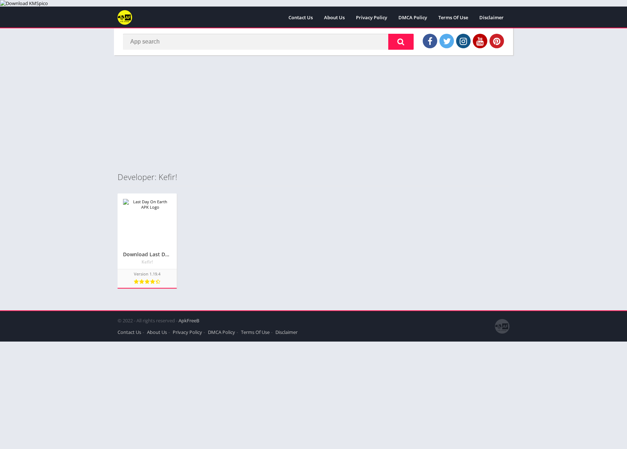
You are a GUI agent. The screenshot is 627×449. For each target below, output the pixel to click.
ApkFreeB (189, 320)
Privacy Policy (371, 17)
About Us (334, 17)
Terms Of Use (453, 17)
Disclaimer (491, 17)
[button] (401, 42)
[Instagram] (463, 41)
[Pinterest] (496, 41)
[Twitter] (446, 41)
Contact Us (300, 17)
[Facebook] (430, 41)
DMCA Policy (412, 17)
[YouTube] (480, 41)
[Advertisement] (313, 113)
